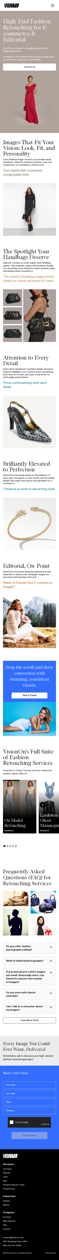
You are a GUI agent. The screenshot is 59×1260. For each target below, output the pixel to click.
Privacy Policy (50, 1253)
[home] (11, 5)
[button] (52, 5)
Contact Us (29, 67)
